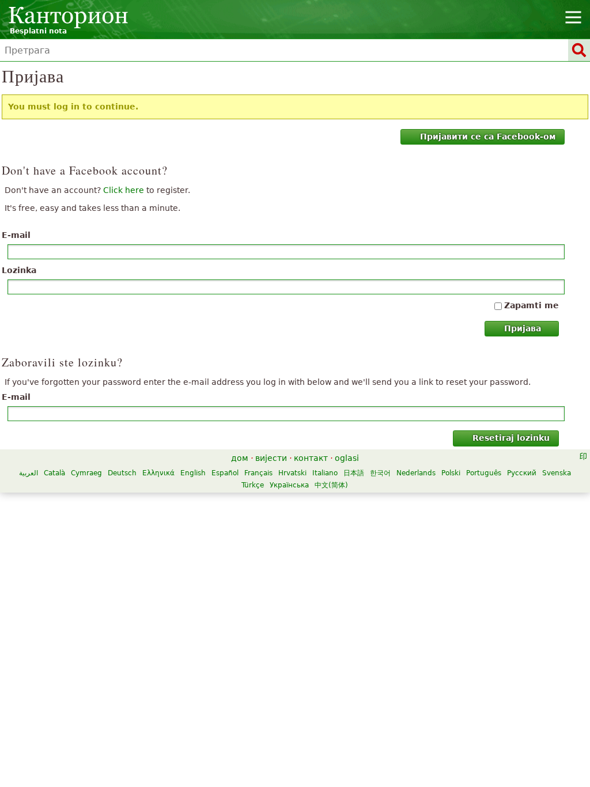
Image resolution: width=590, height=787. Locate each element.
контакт (311, 458)
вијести (271, 458)
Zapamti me (531, 305)
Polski (450, 473)
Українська (289, 485)
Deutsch (122, 473)
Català (54, 473)
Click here (123, 190)
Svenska (556, 473)
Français (258, 473)
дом (239, 458)
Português (483, 473)
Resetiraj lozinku (511, 437)
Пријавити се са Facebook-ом (487, 136)
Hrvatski (292, 473)
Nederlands (416, 473)
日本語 (353, 473)
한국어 (380, 473)
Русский (521, 473)
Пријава (522, 328)
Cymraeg (86, 473)
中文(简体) (331, 485)
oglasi (347, 458)
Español (225, 473)
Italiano (325, 473)
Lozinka (19, 270)
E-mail (16, 235)
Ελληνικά (158, 473)
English (193, 473)
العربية (28, 473)
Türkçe (252, 485)
